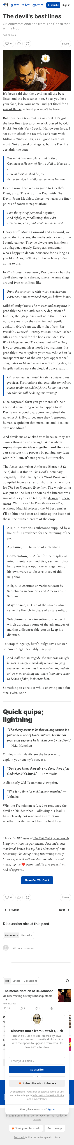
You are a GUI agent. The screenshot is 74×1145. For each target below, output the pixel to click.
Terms (50, 1115)
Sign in (66, 5)
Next (62, 910)
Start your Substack (27, 1128)
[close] (63, 1015)
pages (7, 503)
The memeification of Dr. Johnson (28, 991)
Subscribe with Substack (39, 1083)
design (53, 498)
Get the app (54, 1128)
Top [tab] (7, 980)
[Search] (67, 980)
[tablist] (18, 935)
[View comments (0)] (19, 43)
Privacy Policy (39, 1099)
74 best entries (56, 508)
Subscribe (53, 5)
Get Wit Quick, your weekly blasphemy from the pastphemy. (36, 841)
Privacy (40, 1115)
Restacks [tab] (26, 935)
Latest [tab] (16, 980)
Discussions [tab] (30, 980)
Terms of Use (57, 1091)
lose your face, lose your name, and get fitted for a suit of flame (35, 104)
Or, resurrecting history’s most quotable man (27, 997)
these (66, 498)
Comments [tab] (11, 935)
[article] (37, 1000)
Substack (19, 1137)
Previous (14, 910)
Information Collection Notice (48, 1095)
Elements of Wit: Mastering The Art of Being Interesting (34, 851)
